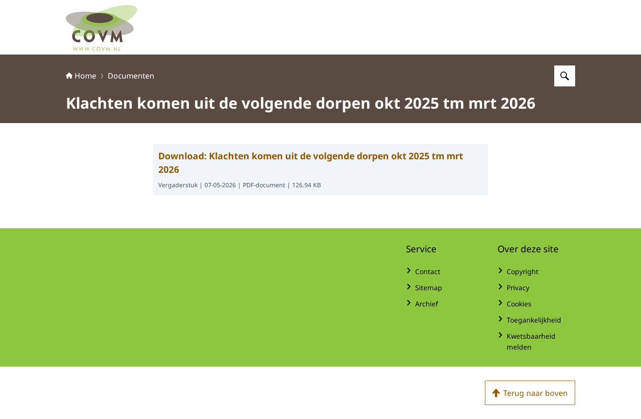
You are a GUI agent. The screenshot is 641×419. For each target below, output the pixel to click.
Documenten (131, 75)
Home (85, 75)
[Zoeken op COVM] (564, 75)
